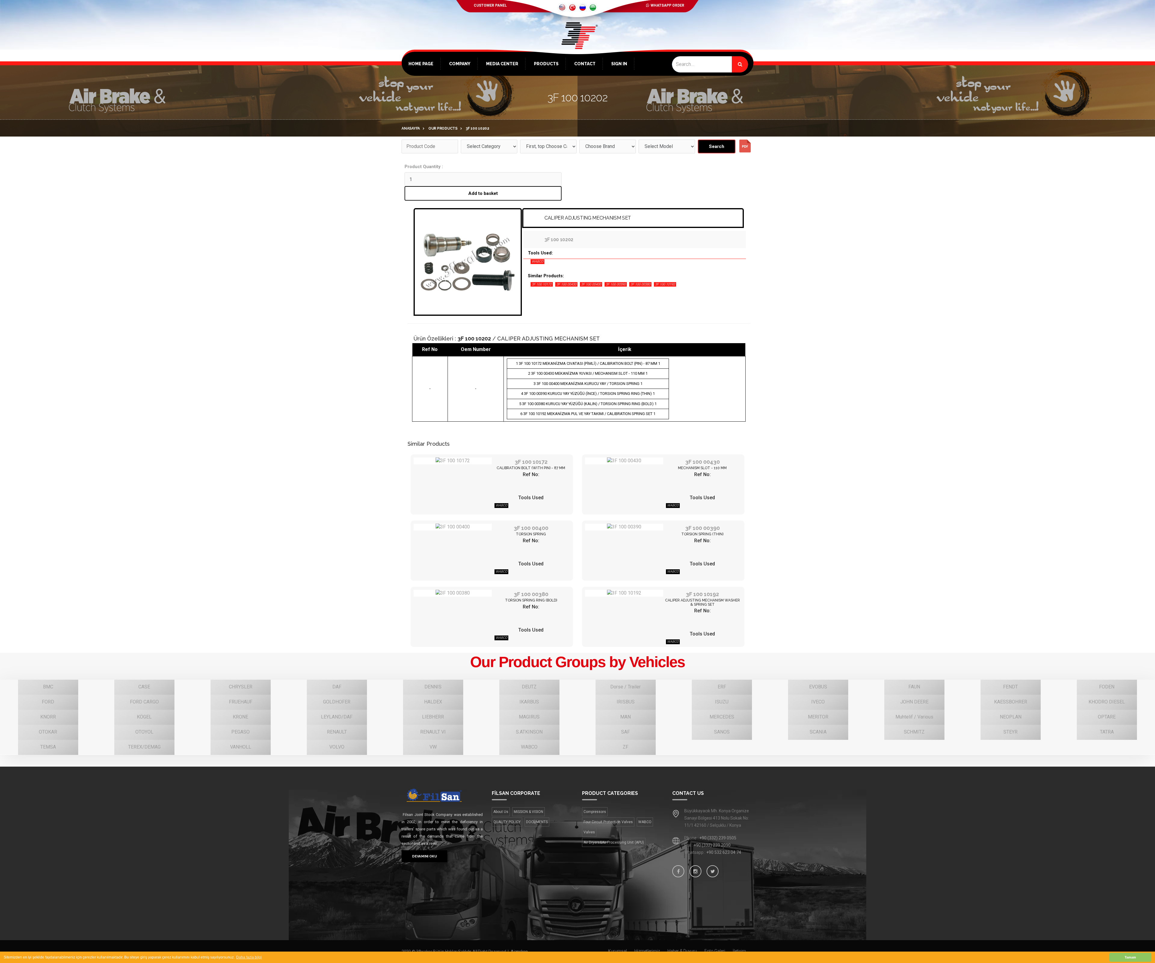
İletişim (739, 951)
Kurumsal (617, 951)
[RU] (582, 7)
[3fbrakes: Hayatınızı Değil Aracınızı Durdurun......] (442, 795)
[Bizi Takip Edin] (678, 871)
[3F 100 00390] (624, 527)
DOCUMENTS (537, 822)
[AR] (592, 7)
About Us (500, 812)
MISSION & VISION (528, 812)
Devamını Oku (424, 856)
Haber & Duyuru (682, 951)
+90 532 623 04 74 (723, 852)
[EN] (562, 7)
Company (459, 63)
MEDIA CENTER (502, 63)
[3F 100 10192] (624, 593)
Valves (589, 832)
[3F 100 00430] (624, 460)
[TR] (572, 7)
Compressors (595, 812)
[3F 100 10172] (453, 460)
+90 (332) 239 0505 (717, 837)
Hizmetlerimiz (647, 951)
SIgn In (619, 63)
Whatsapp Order (667, 5)
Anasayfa (411, 128)
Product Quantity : (424, 166)
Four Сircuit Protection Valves (608, 822)
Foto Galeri (714, 951)
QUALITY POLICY (507, 822)
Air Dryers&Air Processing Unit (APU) (614, 842)
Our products (442, 128)
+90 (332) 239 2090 (712, 845)
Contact (585, 63)
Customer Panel (490, 5)
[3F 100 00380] (453, 593)
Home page (420, 63)
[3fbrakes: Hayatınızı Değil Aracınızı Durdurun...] (577, 45)
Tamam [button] (1130, 957)
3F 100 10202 (477, 128)
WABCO (644, 822)
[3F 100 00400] (453, 527)
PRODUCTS (546, 63)
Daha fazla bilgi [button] (249, 957)
